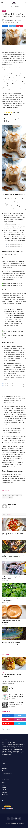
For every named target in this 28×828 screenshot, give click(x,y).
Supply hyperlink (6, 490)
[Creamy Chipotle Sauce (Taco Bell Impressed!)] (14, 612)
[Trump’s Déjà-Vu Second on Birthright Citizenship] (5, 705)
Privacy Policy (5, 770)
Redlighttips (9, 20)
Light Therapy (5, 789)
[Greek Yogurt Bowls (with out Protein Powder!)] (14, 524)
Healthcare (4, 792)
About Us (4, 763)
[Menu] (2, 2)
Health (3, 785)
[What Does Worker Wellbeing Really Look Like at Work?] (5, 697)
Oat (21, 495)
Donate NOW (5, 794)
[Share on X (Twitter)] (12, 26)
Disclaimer (4, 768)
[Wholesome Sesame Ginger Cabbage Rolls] (14, 663)
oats (4, 497)
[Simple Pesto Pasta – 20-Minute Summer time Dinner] (5, 689)
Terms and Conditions (7, 773)
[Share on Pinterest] (19, 26)
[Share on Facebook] (5, 26)
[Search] (26, 2)
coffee (4, 495)
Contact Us (4, 766)
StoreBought (10, 497)
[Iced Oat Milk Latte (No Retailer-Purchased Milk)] (14, 37)
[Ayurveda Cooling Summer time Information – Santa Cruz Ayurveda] (14, 633)
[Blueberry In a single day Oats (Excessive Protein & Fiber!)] (14, 568)
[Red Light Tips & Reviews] (14, 2)
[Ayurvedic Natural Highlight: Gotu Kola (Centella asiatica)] (14, 590)
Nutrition (4, 787)
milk (17, 495)
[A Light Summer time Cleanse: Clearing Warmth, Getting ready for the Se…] (14, 546)
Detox (4, 10)
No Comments (6, 22)
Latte (13, 495)
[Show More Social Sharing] (24, 26)
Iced (9, 495)
